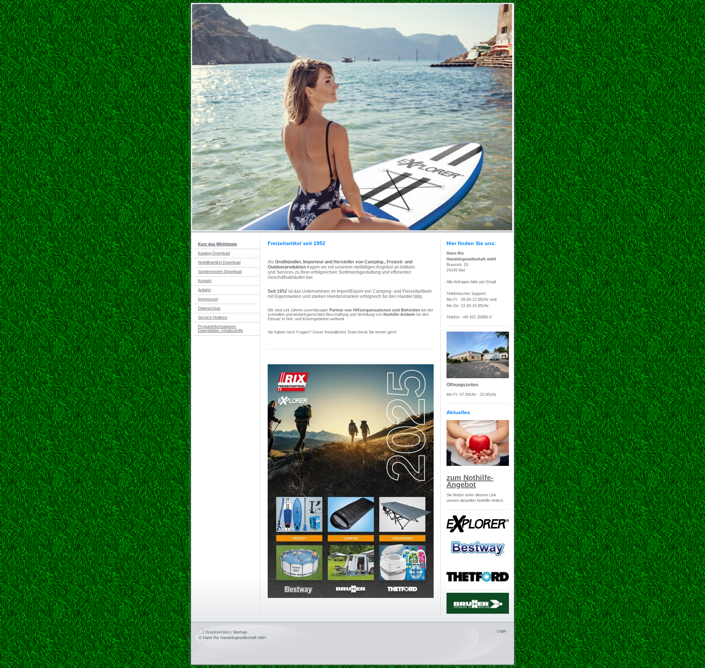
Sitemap (240, 632)
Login (501, 631)
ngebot (464, 485)
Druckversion (217, 632)
